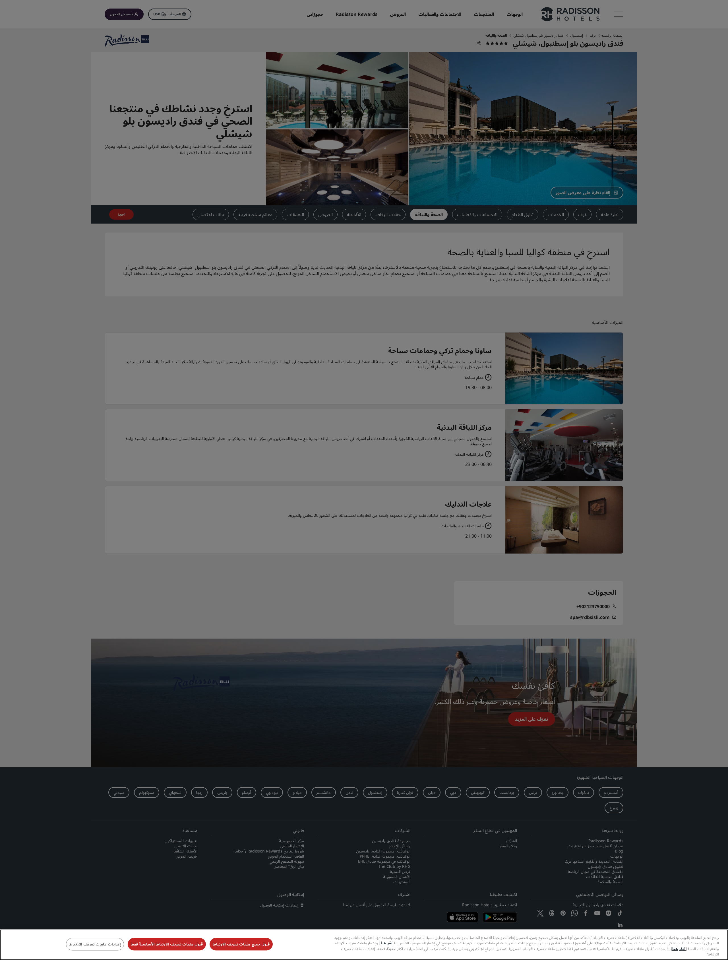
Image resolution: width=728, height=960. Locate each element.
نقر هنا (386, 942)
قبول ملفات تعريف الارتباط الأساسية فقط (167, 944)
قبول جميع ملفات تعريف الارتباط (241, 944)
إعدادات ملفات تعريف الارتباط (95, 944)
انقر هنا (679, 948)
